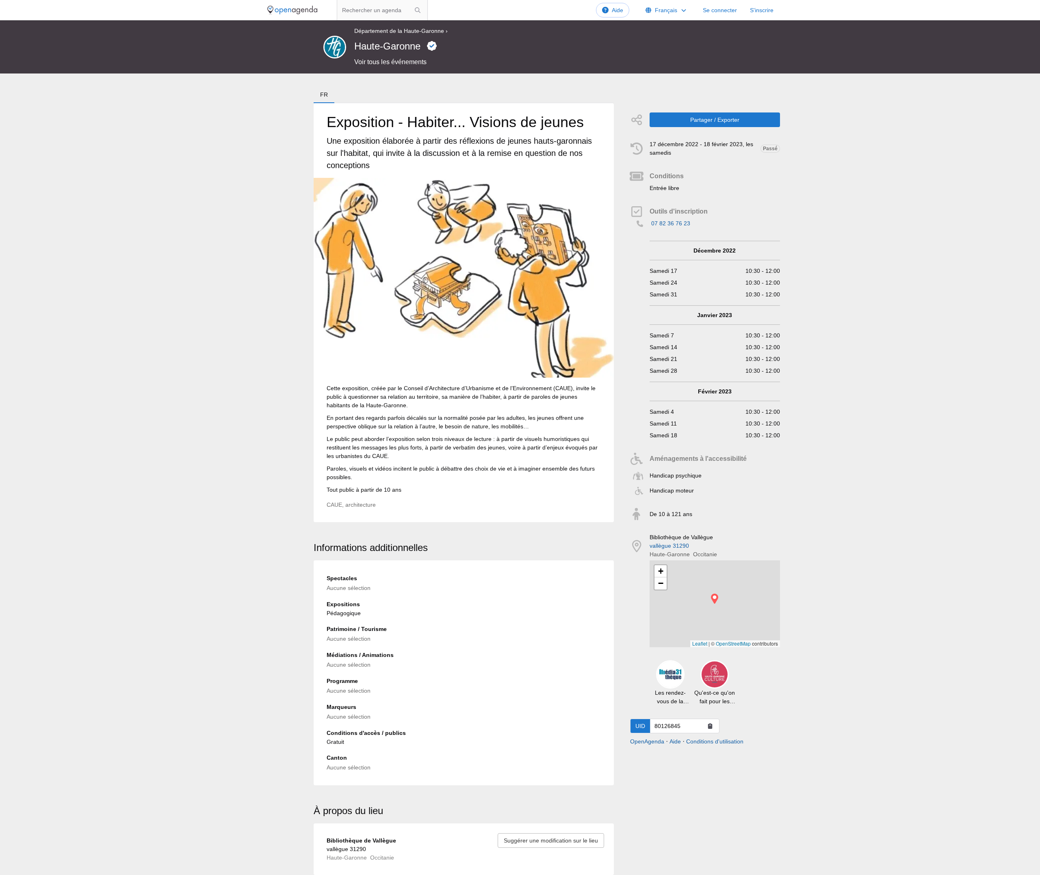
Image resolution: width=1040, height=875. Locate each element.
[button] (714, 599)
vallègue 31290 (669, 545)
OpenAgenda (647, 741)
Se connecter (720, 10)
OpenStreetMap (733, 643)
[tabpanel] (463, 312)
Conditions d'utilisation (714, 741)
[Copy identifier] (710, 726)
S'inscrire (762, 10)
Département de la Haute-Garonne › (401, 31)
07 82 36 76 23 (670, 223)
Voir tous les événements (390, 61)
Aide (617, 10)
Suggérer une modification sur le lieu (551, 840)
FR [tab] (324, 94)
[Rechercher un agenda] (417, 10)
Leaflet (699, 643)
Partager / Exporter (714, 120)
